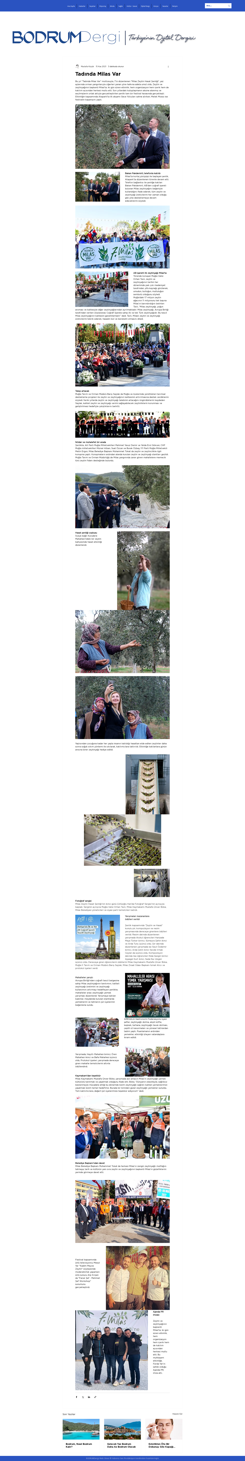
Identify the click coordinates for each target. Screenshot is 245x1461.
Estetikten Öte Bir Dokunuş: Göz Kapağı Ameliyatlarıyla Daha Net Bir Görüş (163, 1445)
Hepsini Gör (177, 1414)
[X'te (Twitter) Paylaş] (83, 1397)
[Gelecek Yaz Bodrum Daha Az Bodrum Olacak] (122, 1429)
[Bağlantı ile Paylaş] (95, 1397)
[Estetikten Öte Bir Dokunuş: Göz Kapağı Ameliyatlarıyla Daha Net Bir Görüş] (163, 1429)
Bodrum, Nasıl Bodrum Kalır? (79, 1445)
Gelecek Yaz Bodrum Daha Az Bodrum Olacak (121, 1445)
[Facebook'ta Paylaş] (76, 1397)
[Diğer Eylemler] (168, 66)
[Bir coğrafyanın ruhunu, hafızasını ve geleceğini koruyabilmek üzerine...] (81, 1429)
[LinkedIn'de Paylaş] (89, 1397)
